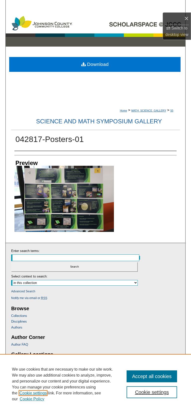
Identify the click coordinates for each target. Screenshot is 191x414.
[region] (95, 384)
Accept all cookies (152, 376)
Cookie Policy (32, 399)
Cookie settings (33, 393)
